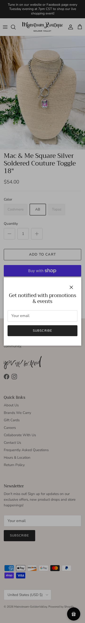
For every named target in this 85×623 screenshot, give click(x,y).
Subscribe (42, 331)
